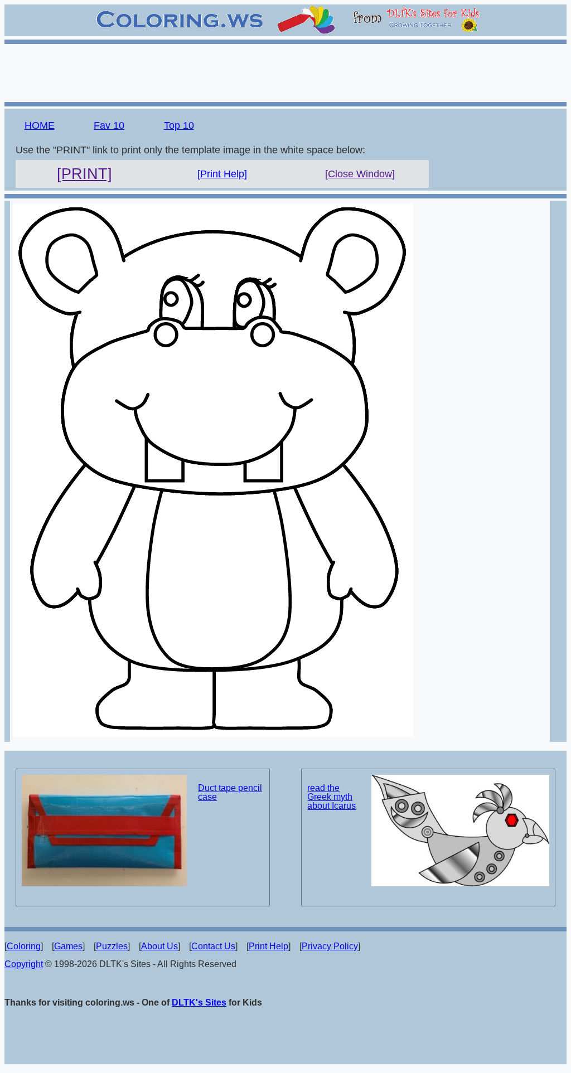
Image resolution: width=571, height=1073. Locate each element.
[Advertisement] (285, 71)
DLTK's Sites (199, 1002)
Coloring (24, 946)
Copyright (23, 964)
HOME (40, 125)
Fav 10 (109, 125)
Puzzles (112, 946)
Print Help (268, 946)
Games (68, 946)
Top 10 (179, 125)
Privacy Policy (330, 946)
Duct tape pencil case (230, 792)
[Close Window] (360, 173)
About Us (159, 946)
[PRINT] (84, 174)
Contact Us (213, 946)
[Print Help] (222, 173)
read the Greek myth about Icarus (331, 796)
